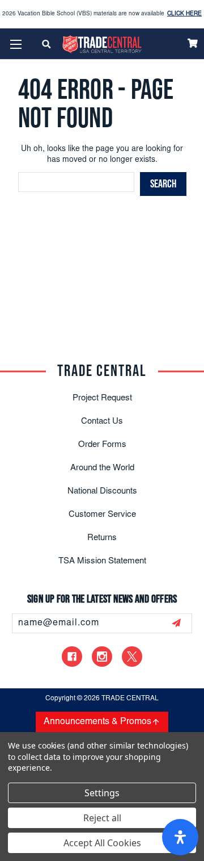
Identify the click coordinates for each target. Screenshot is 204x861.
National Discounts (102, 491)
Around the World (102, 468)
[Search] (46, 44)
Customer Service (102, 515)
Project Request (102, 398)
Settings (102, 793)
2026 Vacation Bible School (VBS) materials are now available (102, 14)
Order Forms (102, 445)
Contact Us (102, 421)
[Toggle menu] (15, 44)
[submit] (176, 623)
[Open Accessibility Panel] (180, 837)
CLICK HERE (184, 14)
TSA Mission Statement (102, 561)
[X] (132, 656)
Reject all (102, 818)
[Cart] (192, 43)
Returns (102, 538)
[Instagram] (102, 656)
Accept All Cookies (102, 843)
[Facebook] (72, 656)
